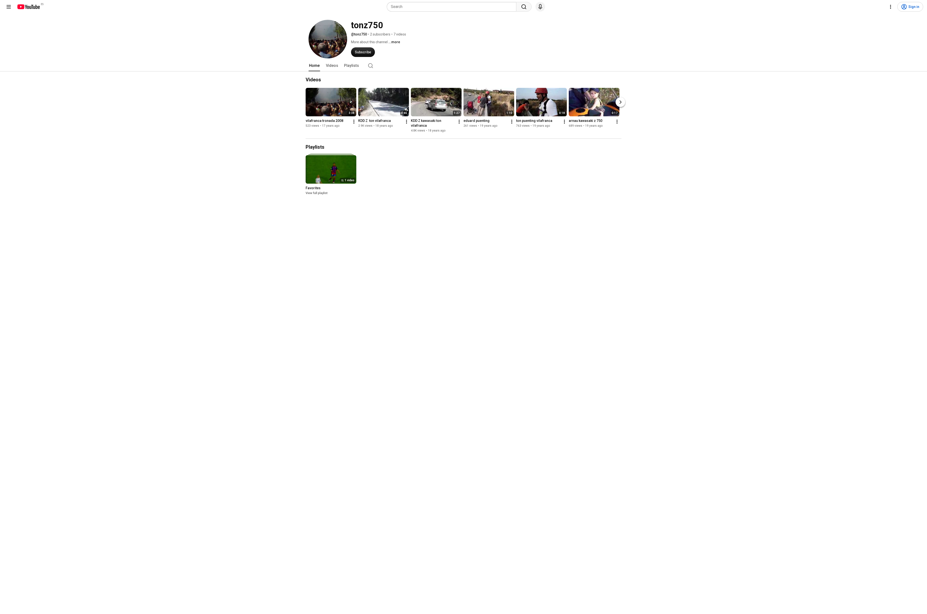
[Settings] (890, 7)
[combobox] (453, 7)
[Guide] (9, 7)
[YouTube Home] (28, 7)
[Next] (620, 102)
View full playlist (317, 193)
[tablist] (463, 65)
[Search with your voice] (540, 7)
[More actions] (354, 121)
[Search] (524, 7)
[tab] (314, 65)
